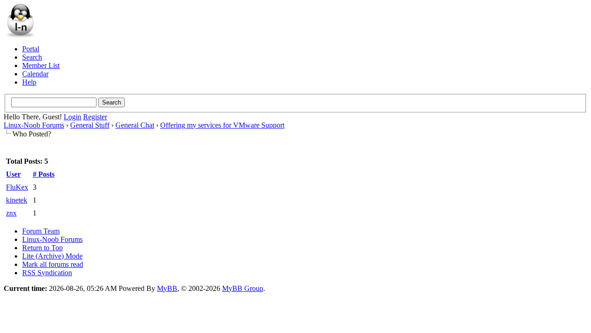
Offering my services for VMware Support (222, 125)
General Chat (134, 125)
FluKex (17, 187)
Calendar (35, 74)
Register (95, 117)
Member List (41, 65)
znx (11, 213)
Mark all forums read (52, 264)
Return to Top (42, 248)
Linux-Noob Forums (34, 125)
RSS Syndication (47, 273)
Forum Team (41, 231)
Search (32, 57)
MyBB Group (242, 288)
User (13, 174)
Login (72, 117)
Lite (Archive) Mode (52, 256)
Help (29, 82)
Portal (30, 49)
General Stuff (89, 125)
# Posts (43, 174)
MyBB (167, 288)
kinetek (16, 200)
